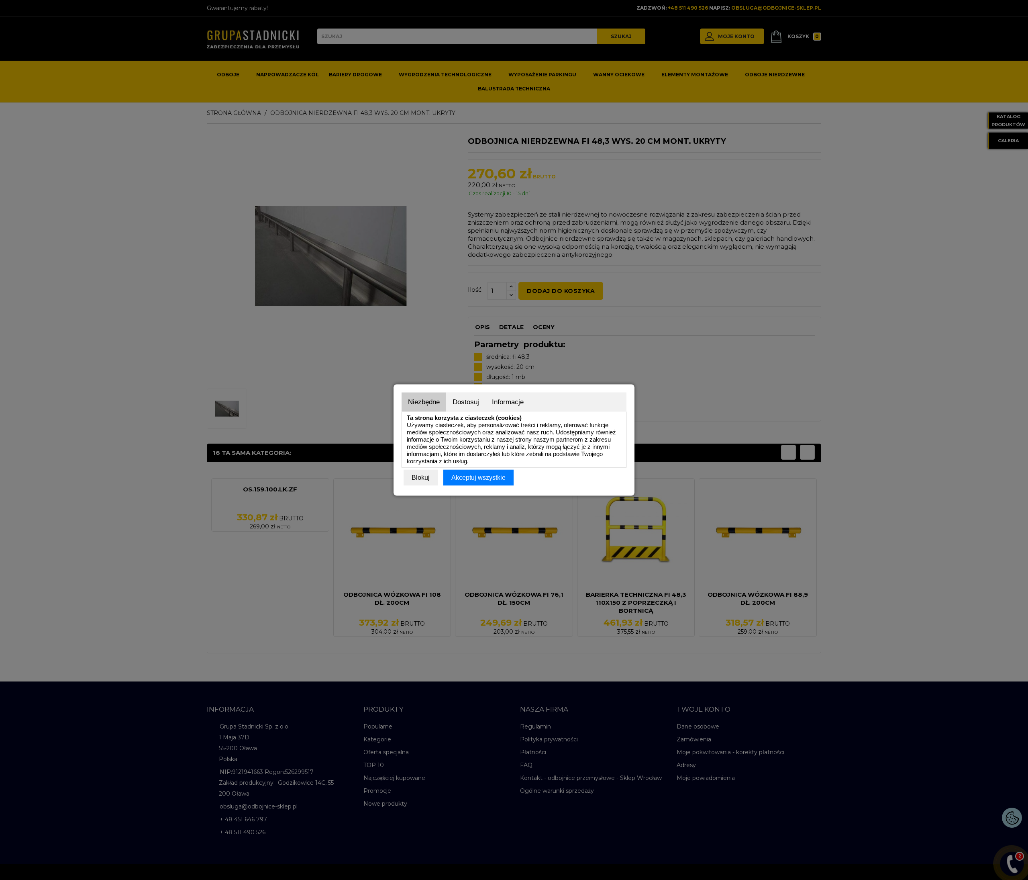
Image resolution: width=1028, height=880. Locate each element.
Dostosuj (466, 402)
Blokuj (421, 477)
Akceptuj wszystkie (478, 477)
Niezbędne (424, 402)
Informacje (508, 402)
